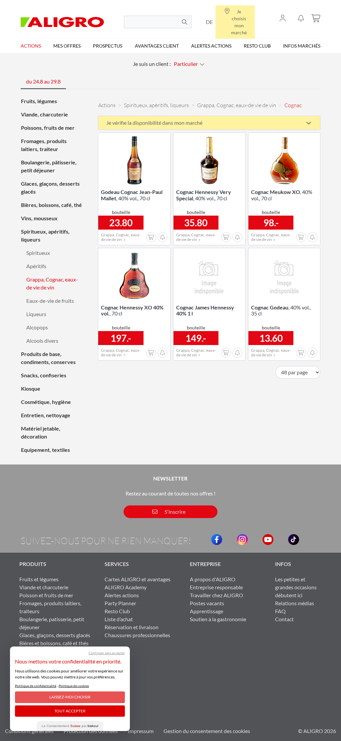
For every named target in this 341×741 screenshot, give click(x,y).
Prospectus (107, 46)
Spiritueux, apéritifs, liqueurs (45, 235)
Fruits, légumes (39, 101)
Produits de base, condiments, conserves (48, 358)
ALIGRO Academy (126, 587)
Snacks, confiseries (43, 375)
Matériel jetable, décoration (40, 432)
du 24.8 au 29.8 (43, 81)
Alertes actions (211, 46)
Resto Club (257, 46)
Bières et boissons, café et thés (54, 643)
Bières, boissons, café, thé (51, 205)
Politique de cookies (74, 686)
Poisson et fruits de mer (46, 595)
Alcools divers (42, 340)
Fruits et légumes (39, 579)
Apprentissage (206, 611)
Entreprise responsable (216, 587)
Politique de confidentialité (35, 686)
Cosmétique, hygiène (46, 402)
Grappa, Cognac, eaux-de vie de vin (52, 283)
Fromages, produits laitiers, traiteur (44, 145)
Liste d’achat (119, 619)
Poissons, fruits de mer (48, 127)
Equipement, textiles (45, 450)
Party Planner (120, 603)
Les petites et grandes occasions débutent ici (296, 587)
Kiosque (30, 388)
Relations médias (294, 603)
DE (209, 22)
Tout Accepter (70, 710)
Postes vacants (207, 603)
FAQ (280, 611)
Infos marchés (301, 46)
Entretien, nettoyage (45, 415)
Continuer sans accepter (107, 653)
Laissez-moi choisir (70, 696)
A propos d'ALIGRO (212, 579)
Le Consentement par (70, 726)
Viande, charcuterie (44, 114)
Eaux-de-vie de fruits (50, 300)
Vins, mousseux (39, 218)
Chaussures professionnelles (137, 635)
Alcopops (37, 327)
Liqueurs (36, 314)
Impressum (141, 731)
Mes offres (67, 46)
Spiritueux (38, 253)
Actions (31, 46)
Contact (284, 619)
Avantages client (157, 46)
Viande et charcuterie (43, 587)
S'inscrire (174, 511)
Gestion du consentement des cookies (207, 731)
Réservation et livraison (132, 627)
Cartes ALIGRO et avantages (137, 579)
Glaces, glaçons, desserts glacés (50, 187)
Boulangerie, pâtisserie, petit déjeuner (49, 166)
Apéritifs (36, 266)
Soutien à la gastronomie (218, 619)
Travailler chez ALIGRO (216, 595)
